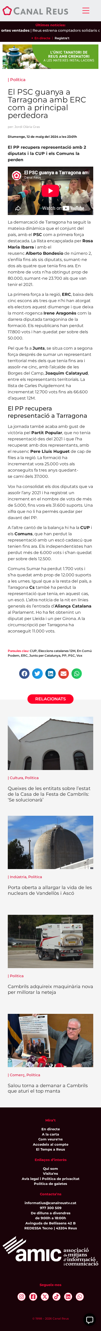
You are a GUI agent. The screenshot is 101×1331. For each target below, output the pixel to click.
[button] (24, 673)
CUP (33, 651)
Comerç (17, 1075)
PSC (71, 655)
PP (64, 655)
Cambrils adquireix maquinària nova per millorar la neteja (50, 989)
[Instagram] (21, 1297)
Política (18, 79)
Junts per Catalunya (44, 655)
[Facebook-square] (33, 1297)
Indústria (18, 877)
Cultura (16, 777)
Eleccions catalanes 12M (56, 651)
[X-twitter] (45, 1297)
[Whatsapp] (80, 1297)
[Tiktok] (56, 1297)
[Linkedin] (68, 1297)
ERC (24, 655)
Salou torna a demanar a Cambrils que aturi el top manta (48, 1088)
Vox (79, 655)
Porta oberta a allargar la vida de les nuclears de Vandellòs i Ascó (50, 890)
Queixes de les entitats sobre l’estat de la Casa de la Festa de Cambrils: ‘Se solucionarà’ (49, 794)
